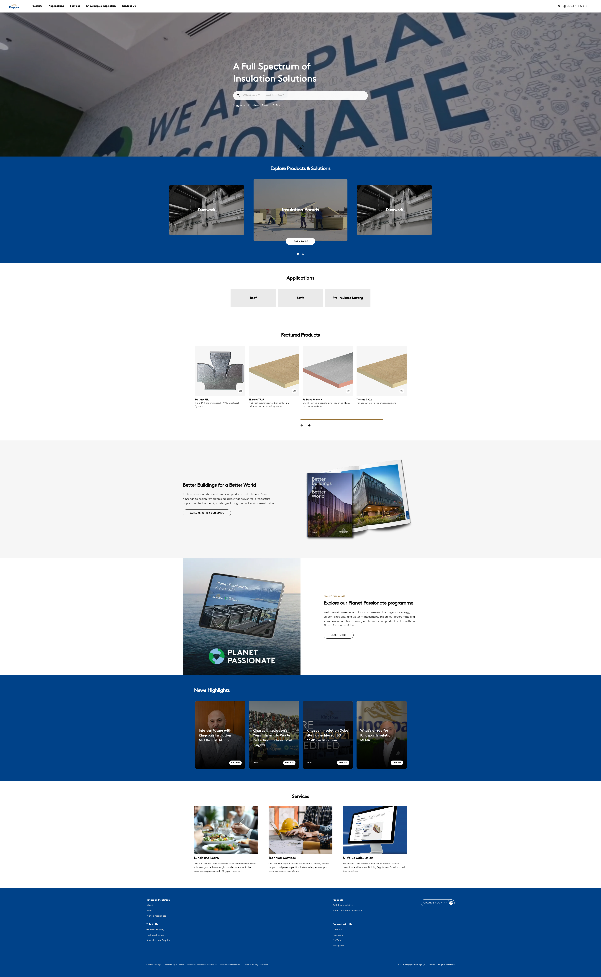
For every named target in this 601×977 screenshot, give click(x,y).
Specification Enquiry (158, 940)
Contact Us (129, 6)
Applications (56, 6)
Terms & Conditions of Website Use (202, 965)
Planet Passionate (156, 916)
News (149, 911)
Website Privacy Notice (230, 965)
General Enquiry (155, 930)
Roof (253, 298)
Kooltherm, (254, 105)
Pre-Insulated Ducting (348, 298)
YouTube (337, 940)
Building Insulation (343, 905)
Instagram (338, 946)
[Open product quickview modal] (240, 390)
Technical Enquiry (156, 935)
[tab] (298, 254)
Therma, (267, 105)
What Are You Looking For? (263, 95)
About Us (151, 905)
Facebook (338, 935)
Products (37, 6)
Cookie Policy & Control (174, 965)
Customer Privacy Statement (255, 965)
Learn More (300, 241)
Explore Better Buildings (207, 513)
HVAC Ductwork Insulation (347, 911)
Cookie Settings (153, 965)
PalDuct (277, 105)
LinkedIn (337, 930)
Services (75, 6)
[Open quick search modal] (559, 6)
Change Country (435, 903)
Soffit (300, 298)
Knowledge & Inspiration (101, 6)
